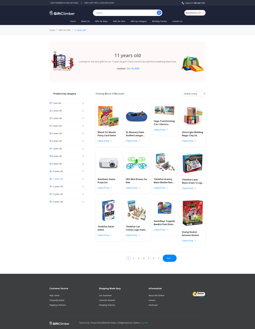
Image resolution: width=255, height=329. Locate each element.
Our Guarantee (105, 295)
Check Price (103, 140)
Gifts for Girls (119, 21)
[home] (62, 13)
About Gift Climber (156, 295)
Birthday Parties (159, 21)
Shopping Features (107, 305)
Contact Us (177, 21)
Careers (152, 300)
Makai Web (144, 323)
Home (73, 21)
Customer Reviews (107, 300)
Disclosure (153, 305)
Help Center (54, 295)
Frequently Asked (56, 300)
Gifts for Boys (101, 21)
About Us (85, 21)
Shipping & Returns (57, 305)
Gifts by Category (139, 21)
